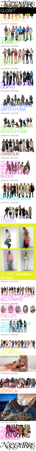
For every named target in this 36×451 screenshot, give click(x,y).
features (14, 24)
